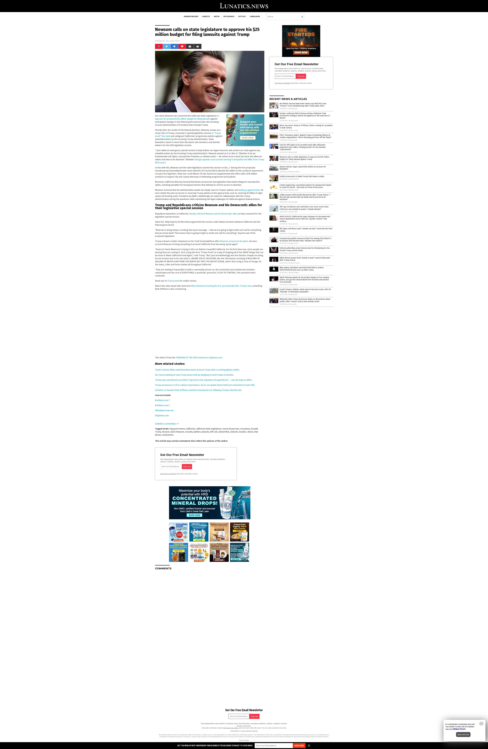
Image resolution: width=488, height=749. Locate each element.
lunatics (206, 16)
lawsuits (205, 432)
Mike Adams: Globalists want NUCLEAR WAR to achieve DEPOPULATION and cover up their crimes (302, 269)
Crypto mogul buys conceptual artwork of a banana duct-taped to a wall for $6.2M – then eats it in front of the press (305, 186)
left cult (213, 432)
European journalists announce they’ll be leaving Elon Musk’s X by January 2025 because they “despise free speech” (305, 239)
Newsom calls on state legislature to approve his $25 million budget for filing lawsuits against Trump (304, 158)
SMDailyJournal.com (164, 410)
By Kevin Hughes (294, 272)
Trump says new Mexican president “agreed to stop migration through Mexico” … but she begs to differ (203, 380)
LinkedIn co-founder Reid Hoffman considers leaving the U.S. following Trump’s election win (198, 390)
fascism (166, 432)
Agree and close (463, 734)
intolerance (228, 16)
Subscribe (299, 745)
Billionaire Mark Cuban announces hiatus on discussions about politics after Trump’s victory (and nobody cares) (305, 300)
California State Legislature (208, 429)
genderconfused (191, 16)
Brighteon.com (162, 415)
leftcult (242, 16)
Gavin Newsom (177, 432)
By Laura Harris (293, 120)
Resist (250, 432)
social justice (168, 435)
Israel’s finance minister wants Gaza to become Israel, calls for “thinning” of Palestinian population (305, 290)
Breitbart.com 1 (162, 400)
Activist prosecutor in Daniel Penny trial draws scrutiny (302, 176)
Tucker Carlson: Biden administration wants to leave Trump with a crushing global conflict (197, 370)
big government (177, 429)
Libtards (234, 432)
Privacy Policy (244, 740)
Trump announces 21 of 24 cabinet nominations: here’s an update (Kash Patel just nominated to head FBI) (204, 385)
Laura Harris (174, 41)
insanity (189, 432)
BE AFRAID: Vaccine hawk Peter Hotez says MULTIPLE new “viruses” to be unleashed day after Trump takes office (303, 105)
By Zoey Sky (292, 304)
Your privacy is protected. (168, 474)
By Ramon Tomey (294, 172)
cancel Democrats (230, 429)
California (190, 429)
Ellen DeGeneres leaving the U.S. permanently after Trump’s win (221, 286)
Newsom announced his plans (234, 241)
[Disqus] (209, 604)
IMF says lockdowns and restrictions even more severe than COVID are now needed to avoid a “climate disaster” (304, 208)
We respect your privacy (231, 728)
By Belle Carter (293, 130)
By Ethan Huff (293, 108)
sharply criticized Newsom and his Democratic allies (213, 214)
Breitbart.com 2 (162, 405)
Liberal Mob (223, 432)
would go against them (249, 190)
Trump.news (173, 281)
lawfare (197, 432)
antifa (216, 16)
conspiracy (245, 429)
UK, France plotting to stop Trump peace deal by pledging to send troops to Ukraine (194, 375)
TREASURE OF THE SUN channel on (199, 357)
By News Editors (294, 179)
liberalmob (255, 16)
